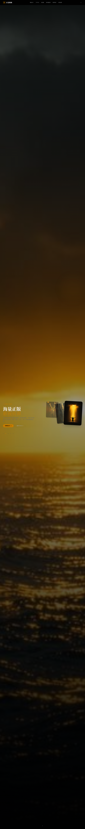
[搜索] (81, 2)
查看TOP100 (19, 425)
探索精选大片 (7, 425)
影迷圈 (42, 2)
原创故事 (60, 2)
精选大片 (31, 2)
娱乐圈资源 (48, 2)
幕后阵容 (54, 2)
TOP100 (37, 2)
